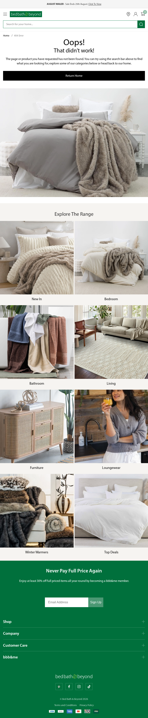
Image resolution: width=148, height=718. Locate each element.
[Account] (136, 14)
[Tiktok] (89, 686)
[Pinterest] (59, 686)
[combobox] (67, 24)
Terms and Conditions (65, 705)
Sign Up (95, 602)
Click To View (94, 4)
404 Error (19, 35)
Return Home (74, 76)
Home (6, 35)
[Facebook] (69, 686)
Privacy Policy (87, 705)
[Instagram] (79, 686)
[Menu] (5, 14)
